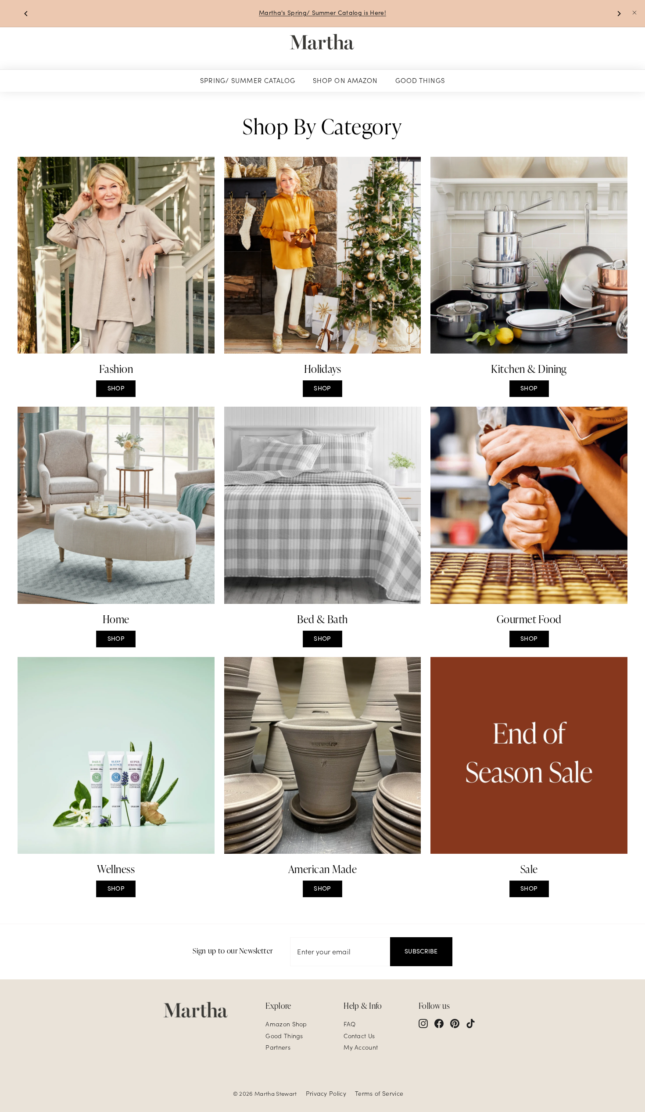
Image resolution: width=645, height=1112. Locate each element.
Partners (277, 1047)
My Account (361, 1047)
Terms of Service (379, 1094)
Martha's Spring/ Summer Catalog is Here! (322, 13)
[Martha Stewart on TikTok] (470, 1023)
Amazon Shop (286, 1024)
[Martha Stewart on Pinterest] (454, 1023)
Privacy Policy (326, 1094)
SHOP (116, 388)
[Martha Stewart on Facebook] (439, 1023)
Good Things (420, 80)
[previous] (26, 13)
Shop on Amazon (345, 80)
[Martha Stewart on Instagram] (423, 1023)
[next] (618, 13)
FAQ (349, 1024)
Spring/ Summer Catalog (247, 80)
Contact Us (359, 1036)
